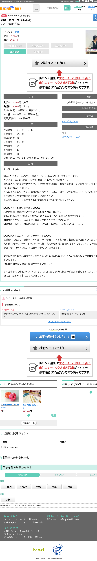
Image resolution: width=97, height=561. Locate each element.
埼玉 (70, 487)
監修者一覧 (38, 522)
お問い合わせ (10, 531)
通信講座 (33, 519)
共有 (36, 9)
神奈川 (39, 487)
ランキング (25, 522)
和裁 (17, 32)
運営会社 (39, 537)
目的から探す (10, 522)
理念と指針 (52, 519)
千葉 (54, 487)
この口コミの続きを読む (60, 322)
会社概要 (28, 537)
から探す (79, 7)
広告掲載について (12, 537)
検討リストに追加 (53, 63)
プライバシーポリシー (14, 534)
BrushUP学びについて (30, 531)
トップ (7, 519)
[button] (28, 415)
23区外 (23, 487)
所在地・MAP (73, 519)
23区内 (8, 487)
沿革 (62, 519)
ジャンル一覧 (19, 519)
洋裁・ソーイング (10, 447)
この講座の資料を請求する (53, 337)
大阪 (8, 499)
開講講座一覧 (29, 423)
